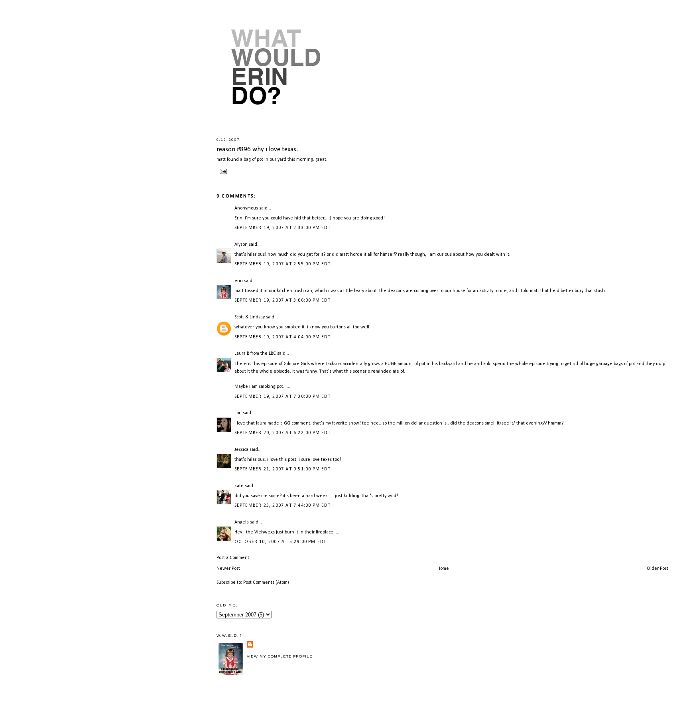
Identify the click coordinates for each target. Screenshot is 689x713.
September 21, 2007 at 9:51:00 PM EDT (282, 469)
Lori (238, 413)
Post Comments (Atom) (266, 582)
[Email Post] (223, 171)
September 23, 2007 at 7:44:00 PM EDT (282, 505)
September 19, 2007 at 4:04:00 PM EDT (282, 337)
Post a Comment (233, 557)
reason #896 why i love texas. (257, 149)
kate (239, 486)
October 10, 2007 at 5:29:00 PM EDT (280, 541)
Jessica (241, 449)
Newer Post (228, 568)
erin (238, 280)
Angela (241, 522)
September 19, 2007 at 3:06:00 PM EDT (282, 300)
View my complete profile (280, 656)
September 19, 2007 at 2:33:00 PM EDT (282, 227)
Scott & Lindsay (249, 317)
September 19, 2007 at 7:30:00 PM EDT (282, 396)
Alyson (241, 244)
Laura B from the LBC (255, 353)
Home (443, 568)
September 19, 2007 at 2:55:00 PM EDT (282, 264)
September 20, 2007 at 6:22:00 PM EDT (282, 433)
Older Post (657, 568)
